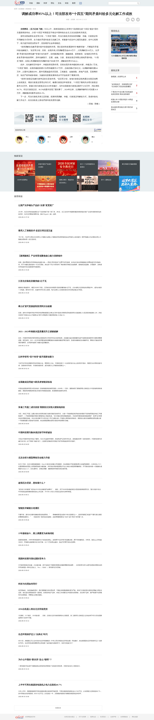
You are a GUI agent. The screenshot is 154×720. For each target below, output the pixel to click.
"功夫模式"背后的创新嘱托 (121, 86)
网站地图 (135, 717)
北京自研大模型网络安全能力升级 (34, 457)
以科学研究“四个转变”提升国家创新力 (36, 357)
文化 (59, 3)
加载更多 (58, 708)
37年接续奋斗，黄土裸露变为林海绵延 (36, 533)
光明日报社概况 (69, 717)
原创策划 (28, 9)
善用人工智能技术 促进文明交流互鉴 (35, 230)
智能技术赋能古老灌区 (28, 508)
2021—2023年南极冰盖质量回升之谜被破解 (38, 331)
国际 (38, 3)
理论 (52, 3)
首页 (15, 9)
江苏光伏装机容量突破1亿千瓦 (32, 281)
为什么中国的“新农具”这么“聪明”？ (35, 659)
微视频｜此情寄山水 (118, 76)
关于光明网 (82, 717)
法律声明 (113, 717)
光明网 (73, 19)
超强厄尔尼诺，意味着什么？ (32, 483)
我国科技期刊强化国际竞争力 (32, 558)
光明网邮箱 (124, 717)
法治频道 (21, 9)
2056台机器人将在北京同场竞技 (33, 609)
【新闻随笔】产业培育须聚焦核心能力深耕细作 (40, 256)
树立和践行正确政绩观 (129, 164)
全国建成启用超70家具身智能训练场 (35, 382)
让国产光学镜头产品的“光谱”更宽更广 (36, 205)
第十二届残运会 (106, 180)
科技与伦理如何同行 (27, 584)
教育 (74, 3)
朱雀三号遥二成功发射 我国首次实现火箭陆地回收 (41, 407)
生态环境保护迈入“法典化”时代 (33, 634)
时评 (45, 3)
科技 (66, 3)
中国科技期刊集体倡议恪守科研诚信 (35, 432)
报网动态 (93, 717)
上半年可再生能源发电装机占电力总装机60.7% (40, 685)
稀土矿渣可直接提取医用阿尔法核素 (35, 306)
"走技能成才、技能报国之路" (122, 84)
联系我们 (103, 717)
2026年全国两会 (22, 180)
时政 (31, 3)
